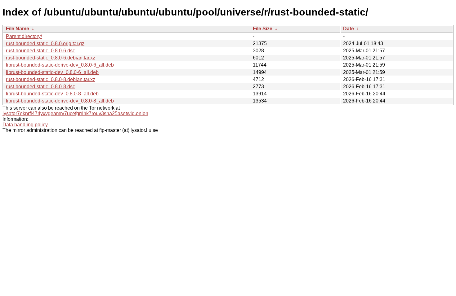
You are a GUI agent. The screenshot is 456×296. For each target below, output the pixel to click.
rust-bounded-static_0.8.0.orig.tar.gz (45, 43)
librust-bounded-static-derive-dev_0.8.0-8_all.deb (60, 100)
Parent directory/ (24, 36)
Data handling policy (25, 124)
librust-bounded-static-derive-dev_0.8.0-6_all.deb (60, 64)
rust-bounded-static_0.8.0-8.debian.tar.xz (50, 79)
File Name (17, 28)
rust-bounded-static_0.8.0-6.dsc (40, 50)
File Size (262, 28)
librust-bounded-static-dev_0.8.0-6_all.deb (52, 72)
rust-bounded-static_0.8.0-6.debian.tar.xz (50, 57)
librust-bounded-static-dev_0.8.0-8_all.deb (52, 93)
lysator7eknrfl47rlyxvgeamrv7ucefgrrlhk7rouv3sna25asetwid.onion (75, 113)
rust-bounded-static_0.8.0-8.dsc (40, 86)
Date (348, 28)
